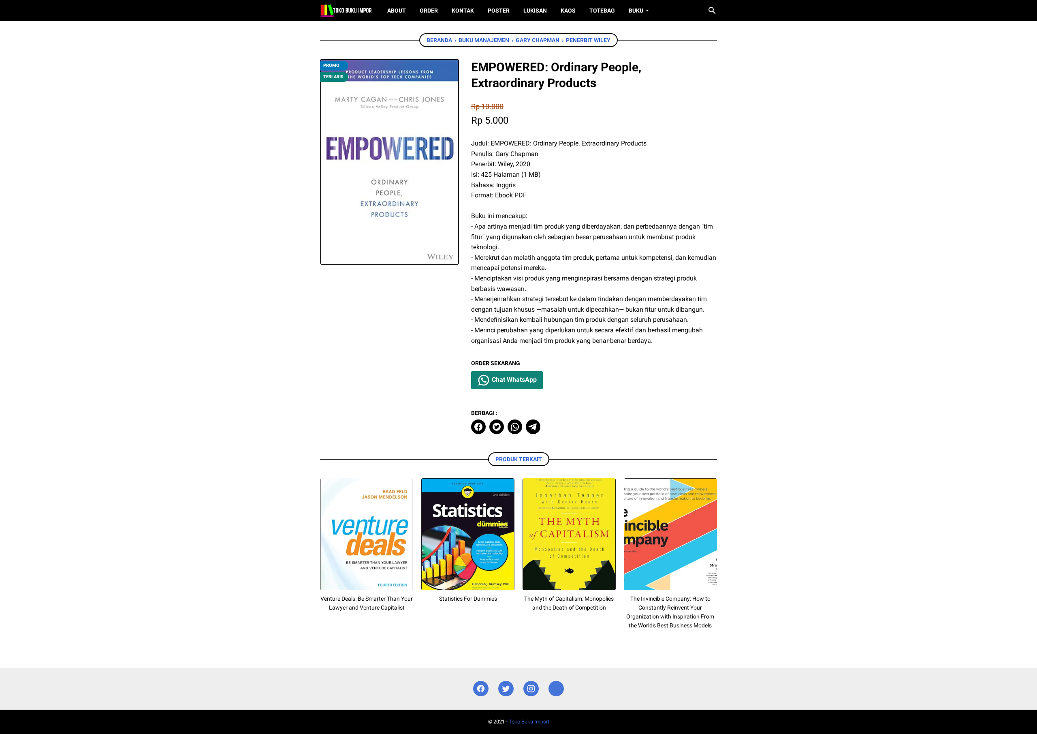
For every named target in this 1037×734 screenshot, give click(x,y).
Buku (636, 10)
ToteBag (602, 10)
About (396, 10)
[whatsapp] (515, 426)
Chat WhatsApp (513, 379)
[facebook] (478, 426)
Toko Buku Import (529, 722)
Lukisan (535, 10)
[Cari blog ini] (712, 10)
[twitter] (496, 426)
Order (429, 10)
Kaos (568, 10)
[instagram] (531, 689)
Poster (499, 10)
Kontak (463, 10)
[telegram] (533, 426)
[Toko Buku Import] (346, 10)
